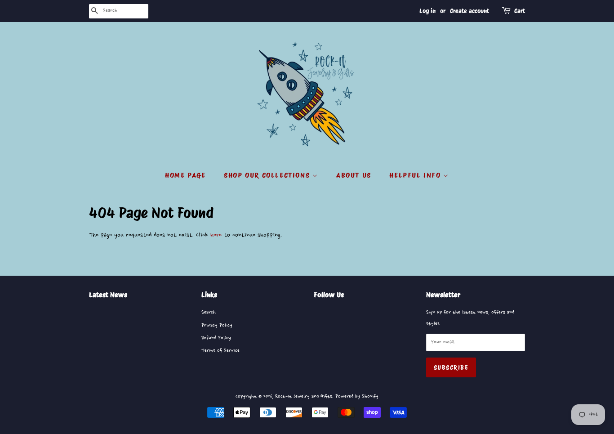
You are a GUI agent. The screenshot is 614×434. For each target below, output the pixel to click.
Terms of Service (220, 350)
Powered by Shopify (356, 396)
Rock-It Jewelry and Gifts (303, 396)
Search (208, 312)
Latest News (108, 295)
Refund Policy (216, 338)
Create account (469, 10)
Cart (519, 10)
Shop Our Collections (268, 175)
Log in (427, 10)
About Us (353, 175)
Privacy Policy (216, 325)
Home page (185, 175)
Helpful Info (416, 175)
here (216, 235)
